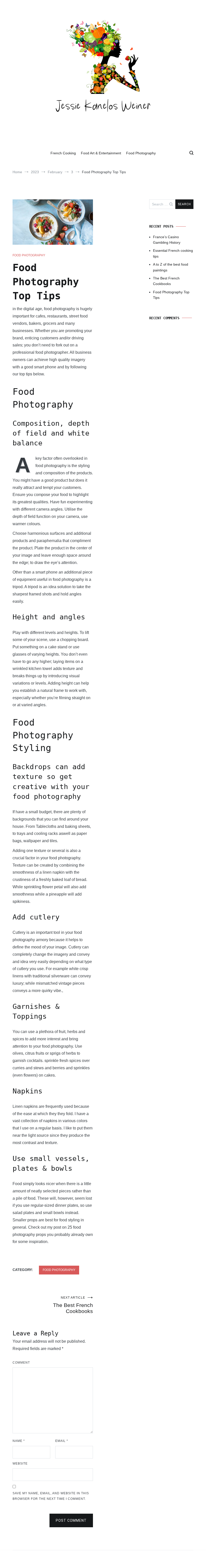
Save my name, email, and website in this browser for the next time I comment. (51, 1496)
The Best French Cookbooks (73, 1305)
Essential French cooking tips (173, 253)
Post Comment (71, 1520)
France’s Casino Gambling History (166, 239)
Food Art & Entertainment (101, 153)
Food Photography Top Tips (171, 295)
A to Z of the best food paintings (170, 267)
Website (20, 1463)
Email (61, 1441)
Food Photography (141, 153)
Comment (21, 1362)
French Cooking (63, 153)
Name (19, 1441)
